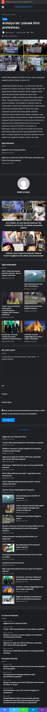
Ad (3, 386)
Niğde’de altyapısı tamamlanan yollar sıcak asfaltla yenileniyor (28, 598)
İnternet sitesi (6, 402)
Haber (13, 14)
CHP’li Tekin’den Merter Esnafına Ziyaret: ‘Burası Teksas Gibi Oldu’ (11, 273)
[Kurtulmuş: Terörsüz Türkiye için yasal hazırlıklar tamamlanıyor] (12, 327)
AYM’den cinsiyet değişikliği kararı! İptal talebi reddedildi (33, 336)
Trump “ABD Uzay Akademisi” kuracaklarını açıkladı (22, 443)
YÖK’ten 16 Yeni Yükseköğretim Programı (18, 490)
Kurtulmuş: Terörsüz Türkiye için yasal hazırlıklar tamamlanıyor (12, 336)
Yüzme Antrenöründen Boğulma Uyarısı (33, 307)
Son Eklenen (23, 430)
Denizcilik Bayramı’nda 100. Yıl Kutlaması (33, 285)
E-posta (5, 394)
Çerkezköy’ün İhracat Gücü (13, 563)
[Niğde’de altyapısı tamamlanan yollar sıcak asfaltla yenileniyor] (8, 600)
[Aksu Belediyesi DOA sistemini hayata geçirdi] (8, 548)
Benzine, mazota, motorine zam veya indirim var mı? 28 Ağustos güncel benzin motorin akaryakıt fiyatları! (23, 528)
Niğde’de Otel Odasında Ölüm (14, 150)
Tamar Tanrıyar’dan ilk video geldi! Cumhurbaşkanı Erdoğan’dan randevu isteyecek (11, 310)
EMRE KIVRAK (9, 32)
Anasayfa (7, 14)
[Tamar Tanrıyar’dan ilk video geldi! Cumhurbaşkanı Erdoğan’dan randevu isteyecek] (12, 298)
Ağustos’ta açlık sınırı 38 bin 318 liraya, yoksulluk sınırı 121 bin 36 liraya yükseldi (21, 458)
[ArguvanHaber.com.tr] (23, 7)
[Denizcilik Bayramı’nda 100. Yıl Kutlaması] (34, 276)
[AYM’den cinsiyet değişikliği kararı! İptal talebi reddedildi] (34, 327)
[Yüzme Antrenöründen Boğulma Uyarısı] (34, 298)
